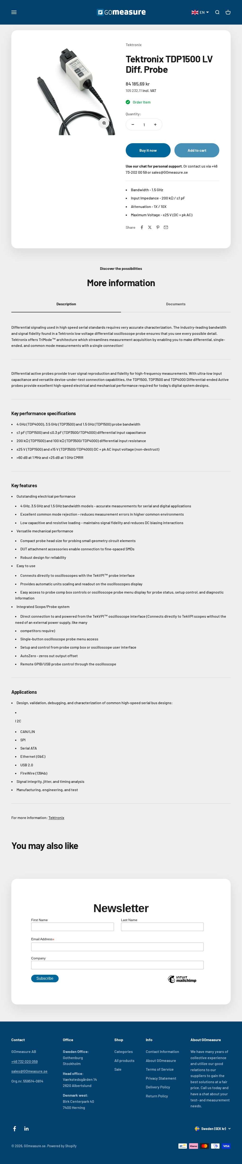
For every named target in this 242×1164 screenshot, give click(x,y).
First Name (39, 920)
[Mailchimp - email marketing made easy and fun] (181, 983)
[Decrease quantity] (133, 124)
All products (124, 1060)
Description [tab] (66, 304)
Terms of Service (160, 1069)
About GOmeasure (161, 1060)
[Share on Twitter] (150, 227)
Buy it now (148, 150)
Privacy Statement (161, 1078)
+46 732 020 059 (24, 1061)
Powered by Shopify (62, 1146)
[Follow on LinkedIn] (26, 1128)
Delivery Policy (158, 1087)
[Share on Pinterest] (158, 227)
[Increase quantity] (155, 124)
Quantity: (133, 114)
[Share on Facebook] (142, 227)
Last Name (129, 920)
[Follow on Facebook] (14, 1128)
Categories (123, 1051)
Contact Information (162, 1051)
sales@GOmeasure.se (29, 1071)
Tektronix (134, 44)
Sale (117, 1069)
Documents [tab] (176, 304)
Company (38, 958)
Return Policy (157, 1096)
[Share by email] (166, 227)
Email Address (42, 939)
